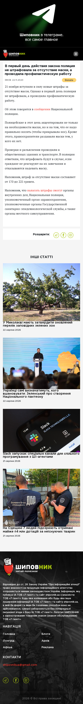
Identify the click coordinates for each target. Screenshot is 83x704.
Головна (9, 634)
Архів (45, 641)
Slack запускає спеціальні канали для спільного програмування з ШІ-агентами (41, 455)
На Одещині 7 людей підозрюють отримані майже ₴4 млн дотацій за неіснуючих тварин (39, 530)
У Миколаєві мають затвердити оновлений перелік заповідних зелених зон (37, 324)
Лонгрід (8, 641)
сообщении (42, 109)
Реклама (48, 647)
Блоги (46, 634)
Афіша (7, 647)
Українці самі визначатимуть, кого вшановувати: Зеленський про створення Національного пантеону (37, 393)
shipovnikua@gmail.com (20, 665)
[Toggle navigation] (75, 55)
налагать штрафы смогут (44, 190)
